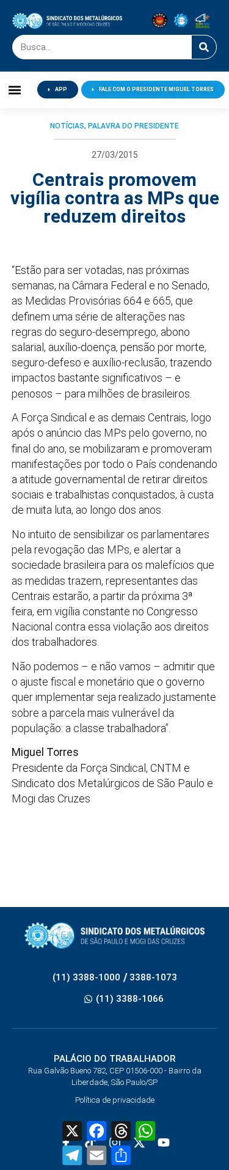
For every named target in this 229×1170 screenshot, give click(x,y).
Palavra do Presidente (133, 126)
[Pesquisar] (204, 47)
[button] (15, 90)
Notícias (67, 126)
